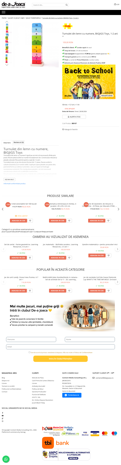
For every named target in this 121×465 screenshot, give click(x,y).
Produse (22, 232)
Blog (3, 378)
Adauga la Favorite (71, 129)
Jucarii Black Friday (38, 403)
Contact (4, 392)
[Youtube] (2, 416)
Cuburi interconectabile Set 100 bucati (21, 204)
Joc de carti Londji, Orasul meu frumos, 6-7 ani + (21, 278)
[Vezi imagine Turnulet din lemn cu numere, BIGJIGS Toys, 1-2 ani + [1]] (7, 38)
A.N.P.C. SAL (36, 397)
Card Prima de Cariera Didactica (43, 380)
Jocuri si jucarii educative (10, 232)
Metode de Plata (38, 378)
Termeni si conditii (8, 386)
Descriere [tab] (7, 143)
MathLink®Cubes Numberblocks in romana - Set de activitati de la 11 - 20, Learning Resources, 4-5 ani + (60, 278)
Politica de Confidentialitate (11, 389)
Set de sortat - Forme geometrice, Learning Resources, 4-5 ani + (21, 245)
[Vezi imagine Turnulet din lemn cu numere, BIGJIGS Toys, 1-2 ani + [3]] (7, 58)
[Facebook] (2, 413)
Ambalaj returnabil (38, 386)
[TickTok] (2, 418)
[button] (3, 249)
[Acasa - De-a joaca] (13, 5)
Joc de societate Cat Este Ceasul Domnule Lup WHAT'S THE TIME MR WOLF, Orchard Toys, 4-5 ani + (99, 278)
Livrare (4, 383)
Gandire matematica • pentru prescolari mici (100, 244)
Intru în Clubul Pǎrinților (60, 358)
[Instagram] (2, 421)
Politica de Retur (37, 389)
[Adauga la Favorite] (30, 221)
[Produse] (4, 13)
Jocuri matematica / (34, 18)
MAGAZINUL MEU (9, 373)
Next (7, 64)
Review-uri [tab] (19, 142)
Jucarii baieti (49, 232)
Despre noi (5, 380)
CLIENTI (35, 373)
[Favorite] (30, 258)
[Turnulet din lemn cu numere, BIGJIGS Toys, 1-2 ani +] (36, 44)
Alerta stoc (75, 117)
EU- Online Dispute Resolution (42, 400)
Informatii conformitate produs (15, 183)
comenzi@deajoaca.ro (104, 378)
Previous (7, 22)
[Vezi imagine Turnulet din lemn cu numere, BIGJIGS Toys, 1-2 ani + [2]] (7, 48)
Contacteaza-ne (73, 395)
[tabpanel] (36, 44)
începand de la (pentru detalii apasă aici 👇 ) (87, 54)
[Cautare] (67, 5)
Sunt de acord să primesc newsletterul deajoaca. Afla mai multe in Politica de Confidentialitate (61, 352)
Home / (5, 18)
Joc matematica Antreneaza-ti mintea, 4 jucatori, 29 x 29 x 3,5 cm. (60, 205)
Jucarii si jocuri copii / (17, 18)
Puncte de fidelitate (39, 394)
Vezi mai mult (9, 179)
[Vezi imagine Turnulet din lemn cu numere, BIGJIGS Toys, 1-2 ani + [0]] (7, 28)
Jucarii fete (41, 232)
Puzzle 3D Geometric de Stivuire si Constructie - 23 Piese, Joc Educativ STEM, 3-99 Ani (99, 205)
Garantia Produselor (39, 392)
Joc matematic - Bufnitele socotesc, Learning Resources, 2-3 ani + (60, 245)
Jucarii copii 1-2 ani (31, 232)
